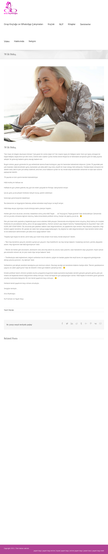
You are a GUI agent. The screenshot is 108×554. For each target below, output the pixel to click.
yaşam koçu (37, 551)
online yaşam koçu (76, 551)
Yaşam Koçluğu (9, 310)
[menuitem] (26, 24)
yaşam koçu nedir (98, 551)
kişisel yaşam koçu (62, 551)
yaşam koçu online (49, 551)
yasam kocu (87, 551)
